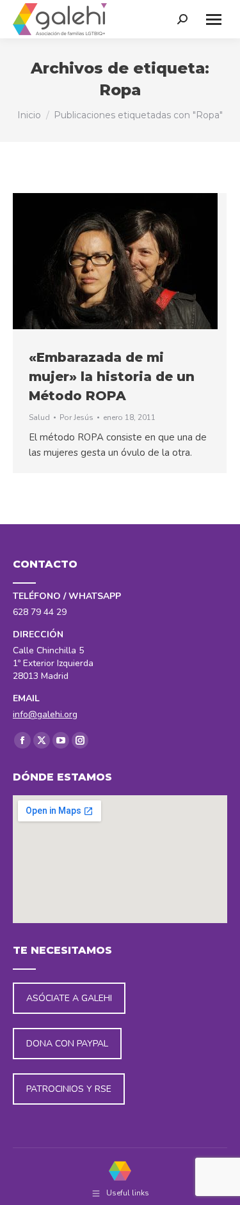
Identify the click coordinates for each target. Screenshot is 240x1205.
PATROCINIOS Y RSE (68, 1089)
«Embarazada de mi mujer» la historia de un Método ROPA (112, 376)
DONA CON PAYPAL (67, 1044)
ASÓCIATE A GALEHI (69, 998)
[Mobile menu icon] (213, 19)
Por (76, 417)
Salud (39, 417)
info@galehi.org (45, 714)
